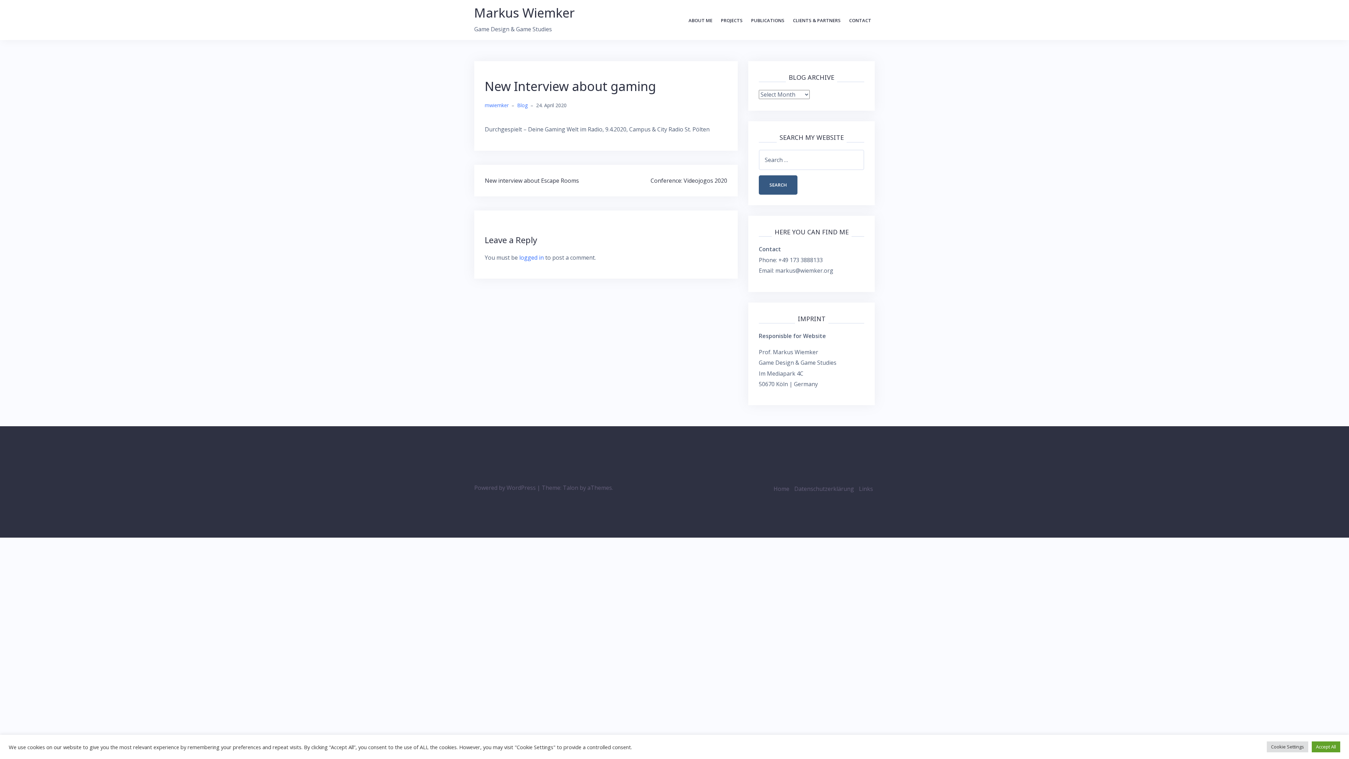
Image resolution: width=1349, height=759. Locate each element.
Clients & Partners (817, 20)
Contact (860, 20)
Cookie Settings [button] (1287, 747)
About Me (700, 20)
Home (781, 489)
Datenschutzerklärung (824, 489)
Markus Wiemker (524, 12)
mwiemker (497, 105)
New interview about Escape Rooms (532, 180)
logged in (531, 257)
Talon (570, 488)
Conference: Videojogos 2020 (689, 180)
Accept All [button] (1326, 747)
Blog (522, 105)
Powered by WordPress (505, 488)
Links (866, 489)
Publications (767, 20)
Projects (732, 20)
